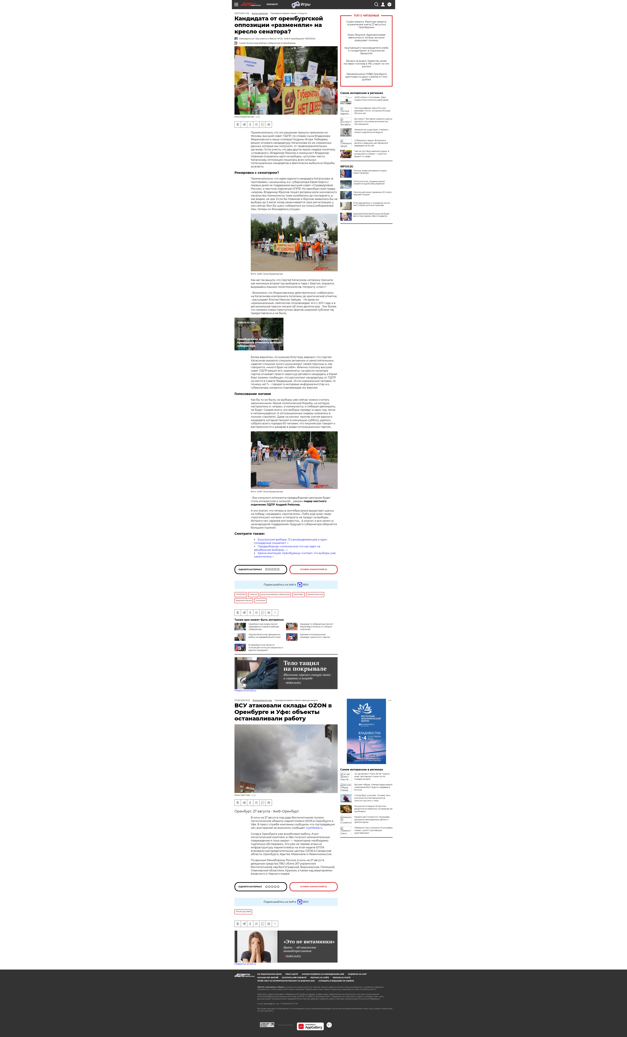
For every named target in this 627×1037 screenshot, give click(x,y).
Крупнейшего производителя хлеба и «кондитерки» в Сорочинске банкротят (366, 51)
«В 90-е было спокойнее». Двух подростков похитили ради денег (371, 98)
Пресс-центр (291, 974)
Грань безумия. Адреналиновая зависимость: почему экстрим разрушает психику (366, 37)
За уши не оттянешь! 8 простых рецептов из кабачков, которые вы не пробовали (373, 809)
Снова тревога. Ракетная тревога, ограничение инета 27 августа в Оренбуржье (366, 24)
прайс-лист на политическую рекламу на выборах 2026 (286, 981)
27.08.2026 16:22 (242, 700)
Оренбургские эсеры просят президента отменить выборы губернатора (264, 626)
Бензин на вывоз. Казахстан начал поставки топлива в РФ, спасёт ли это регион (366, 64)
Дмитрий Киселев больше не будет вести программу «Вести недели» (371, 215)
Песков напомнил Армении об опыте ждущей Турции (372, 193)
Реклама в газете (342, 978)
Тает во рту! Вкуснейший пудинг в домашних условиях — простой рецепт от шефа (371, 154)
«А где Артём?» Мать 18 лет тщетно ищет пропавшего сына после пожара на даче (372, 776)
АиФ (258, 116)
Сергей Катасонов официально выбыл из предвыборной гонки (265, 635)
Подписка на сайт (357, 974)
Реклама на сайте (320, 978)
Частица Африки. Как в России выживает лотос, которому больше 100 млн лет (372, 110)
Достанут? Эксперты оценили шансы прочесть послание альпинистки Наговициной (373, 121)
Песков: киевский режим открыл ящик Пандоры (370, 172)
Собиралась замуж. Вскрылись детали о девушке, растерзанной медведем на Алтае (371, 143)
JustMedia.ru (314, 827)
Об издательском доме (269, 974)
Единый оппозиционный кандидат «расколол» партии (315, 635)
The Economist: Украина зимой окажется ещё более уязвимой (369, 182)
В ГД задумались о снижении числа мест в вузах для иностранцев (371, 204)
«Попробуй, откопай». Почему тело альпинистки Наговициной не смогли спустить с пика (372, 798)
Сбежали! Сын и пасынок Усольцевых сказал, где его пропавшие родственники (373, 830)
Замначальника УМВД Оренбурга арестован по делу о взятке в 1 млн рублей (366, 77)
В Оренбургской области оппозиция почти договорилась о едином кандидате (266, 647)
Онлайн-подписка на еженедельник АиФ (323, 974)
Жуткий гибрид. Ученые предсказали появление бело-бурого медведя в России (373, 787)
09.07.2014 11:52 (241, 13)
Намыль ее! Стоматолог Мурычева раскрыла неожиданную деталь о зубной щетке (371, 819)
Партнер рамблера (285, 1025)
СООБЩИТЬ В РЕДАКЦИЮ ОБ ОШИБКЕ (336, 981)
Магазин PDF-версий (267, 978)
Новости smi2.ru (245, 690)
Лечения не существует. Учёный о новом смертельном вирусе (371, 130)
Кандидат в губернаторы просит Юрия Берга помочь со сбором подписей (316, 626)
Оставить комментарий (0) (313, 569)
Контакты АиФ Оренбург (294, 978)
